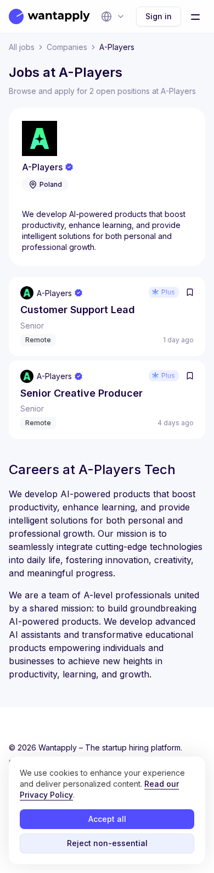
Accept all (107, 819)
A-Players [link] (116, 47)
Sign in (158, 16)
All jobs (22, 47)
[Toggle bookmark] (190, 292)
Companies (67, 47)
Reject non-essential (107, 843)
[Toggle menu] (195, 16)
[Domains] (113, 16)
